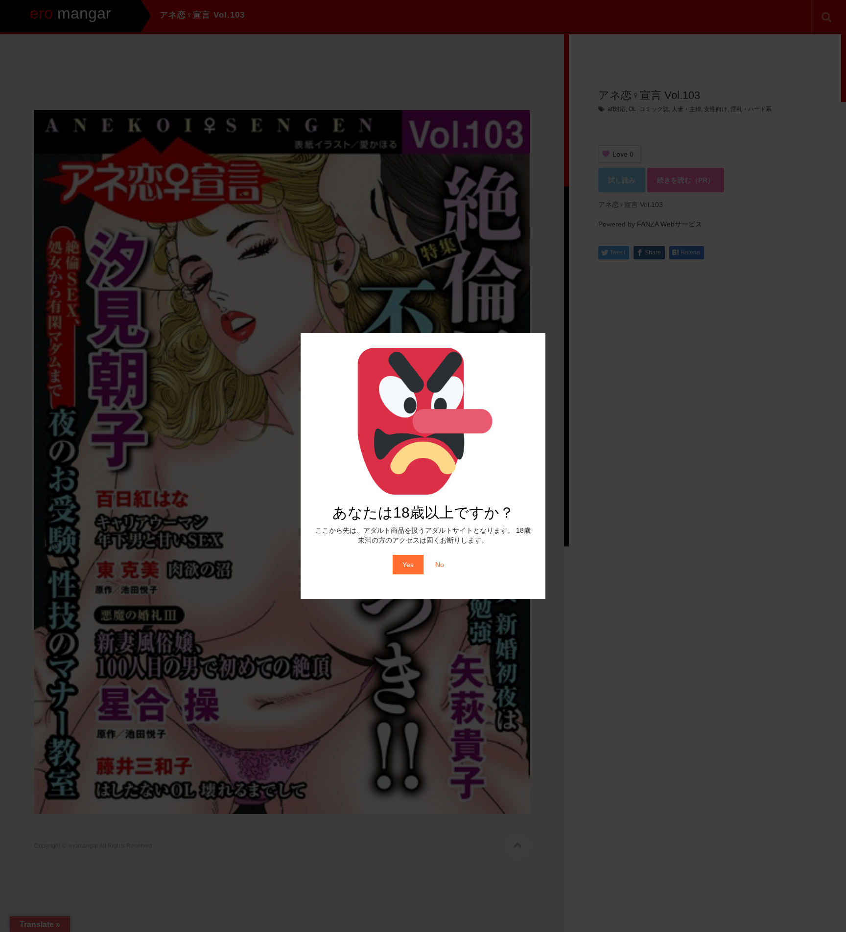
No (439, 564)
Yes (408, 564)
